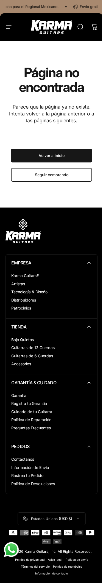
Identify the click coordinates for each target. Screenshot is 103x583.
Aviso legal (55, 560)
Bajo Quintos (22, 339)
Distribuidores (23, 300)
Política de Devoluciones (33, 483)
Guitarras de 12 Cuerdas (33, 347)
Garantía (18, 395)
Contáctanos (22, 459)
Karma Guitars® (25, 275)
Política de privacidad (29, 560)
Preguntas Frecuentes (31, 427)
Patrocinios (21, 308)
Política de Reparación (31, 419)
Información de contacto (51, 573)
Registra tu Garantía (29, 403)
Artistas (18, 283)
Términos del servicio (35, 566)
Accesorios (21, 363)
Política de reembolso (67, 566)
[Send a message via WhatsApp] (11, 549)
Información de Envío (30, 467)
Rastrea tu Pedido (27, 475)
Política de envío (77, 560)
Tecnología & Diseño (29, 291)
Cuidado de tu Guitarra (31, 411)
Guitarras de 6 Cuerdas (32, 355)
